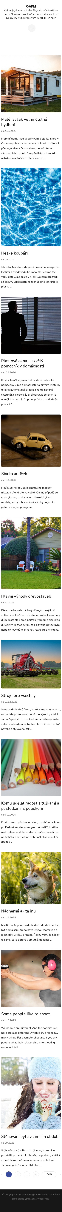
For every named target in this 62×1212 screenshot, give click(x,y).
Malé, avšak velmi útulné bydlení (24, 122)
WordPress (43, 1199)
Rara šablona (19, 1199)
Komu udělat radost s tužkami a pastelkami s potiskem (30, 805)
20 (36, 1174)
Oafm (31, 6)
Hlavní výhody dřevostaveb (26, 596)
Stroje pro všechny (18, 695)
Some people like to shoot (25, 1014)
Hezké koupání (14, 253)
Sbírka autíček (14, 474)
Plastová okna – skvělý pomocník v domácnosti (22, 363)
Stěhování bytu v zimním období (30, 1136)
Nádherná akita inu (18, 911)
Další (49, 1174)
